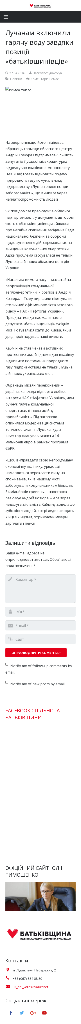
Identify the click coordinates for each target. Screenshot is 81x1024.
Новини (16, 79)
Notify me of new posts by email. (37, 683)
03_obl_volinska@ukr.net (30, 987)
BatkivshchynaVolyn (47, 73)
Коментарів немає (45, 79)
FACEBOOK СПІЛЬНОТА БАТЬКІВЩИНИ (32, 714)
